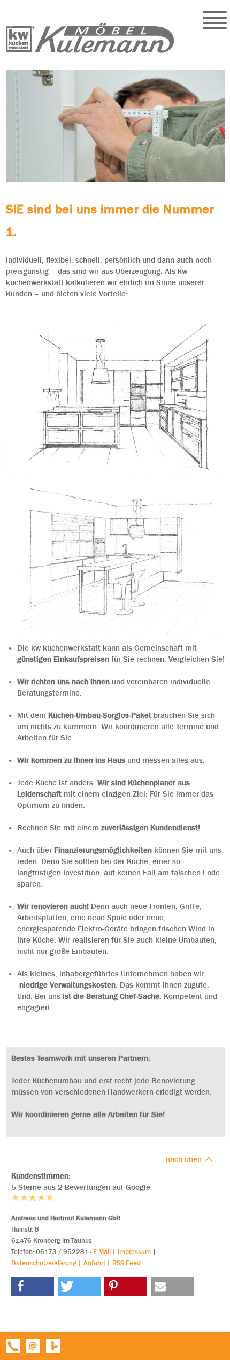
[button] (32, 1286)
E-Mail (102, 1252)
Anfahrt (94, 1263)
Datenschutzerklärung (43, 1263)
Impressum (134, 1252)
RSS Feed (126, 1263)
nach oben (185, 1159)
